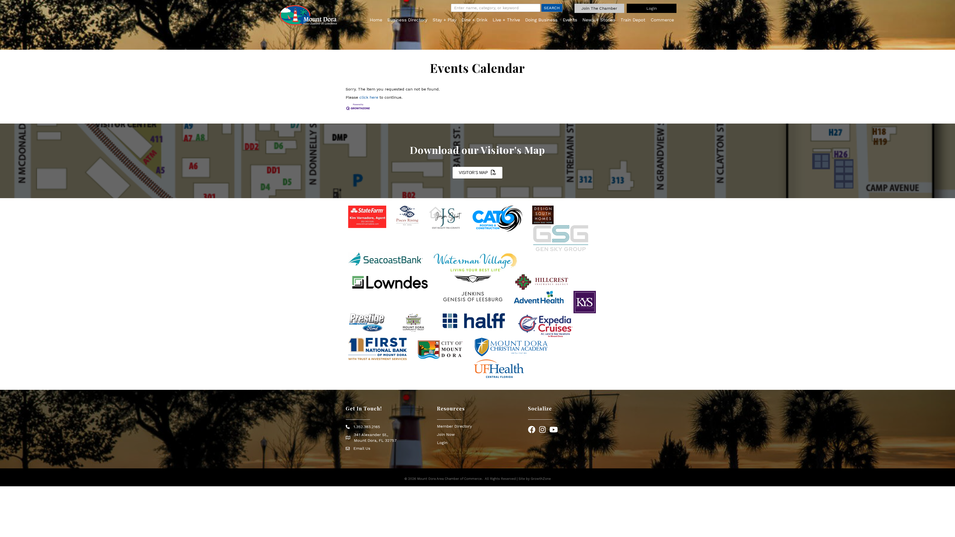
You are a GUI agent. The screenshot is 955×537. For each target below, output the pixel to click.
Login (442, 442)
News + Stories (598, 19)
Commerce (662, 19)
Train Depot (633, 19)
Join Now (446, 434)
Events (570, 19)
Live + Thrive (506, 19)
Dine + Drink (474, 19)
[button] (599, 8)
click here (368, 97)
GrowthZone (541, 479)
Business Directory (407, 19)
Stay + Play (444, 19)
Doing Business (541, 19)
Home (376, 19)
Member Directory (454, 426)
